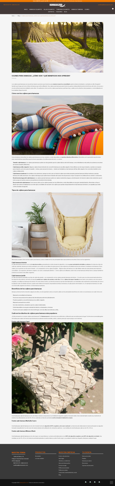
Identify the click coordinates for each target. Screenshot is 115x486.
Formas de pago (62, 465)
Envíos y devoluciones (64, 456)
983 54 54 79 (7, 4)
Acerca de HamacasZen (64, 463)
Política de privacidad (64, 467)
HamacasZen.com (24, 482)
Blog (60, 474)
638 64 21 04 (15, 4)
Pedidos (84, 458)
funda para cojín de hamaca (21, 416)
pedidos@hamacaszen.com (105, 4)
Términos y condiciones (64, 460)
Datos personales (86, 456)
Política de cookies (63, 470)
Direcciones (85, 463)
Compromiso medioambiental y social (68, 472)
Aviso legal (61, 458)
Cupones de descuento (87, 465)
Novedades (38, 456)
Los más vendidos (39, 458)
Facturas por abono (87, 460)
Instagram (4, 9)
